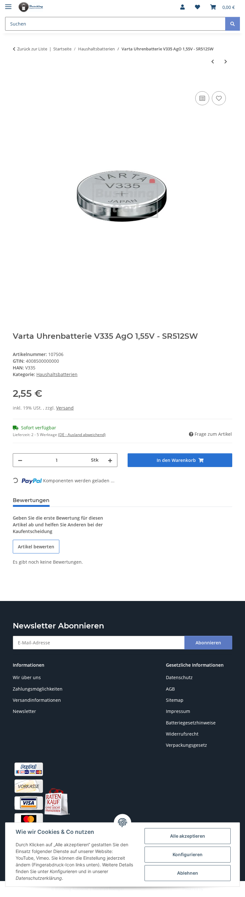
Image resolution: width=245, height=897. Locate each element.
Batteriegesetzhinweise (191, 723)
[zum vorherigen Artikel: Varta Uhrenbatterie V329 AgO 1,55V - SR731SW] (212, 61)
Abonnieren (208, 643)
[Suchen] (232, 24)
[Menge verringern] (20, 460)
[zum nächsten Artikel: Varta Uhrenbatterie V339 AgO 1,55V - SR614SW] (225, 61)
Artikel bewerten (36, 547)
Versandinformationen (37, 700)
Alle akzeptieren (187, 836)
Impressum (178, 711)
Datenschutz (179, 677)
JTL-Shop (211, 889)
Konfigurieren (188, 854)
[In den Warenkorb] (18, 82)
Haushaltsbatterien (57, 374)
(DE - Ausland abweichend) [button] (82, 434)
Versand (65, 408)
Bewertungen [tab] (31, 500)
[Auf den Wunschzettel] (219, 98)
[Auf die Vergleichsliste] (202, 98)
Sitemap (174, 700)
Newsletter (24, 711)
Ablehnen (187, 873)
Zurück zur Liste (32, 49)
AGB (170, 689)
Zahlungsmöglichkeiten (38, 689)
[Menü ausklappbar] (8, 4)
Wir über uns (27, 677)
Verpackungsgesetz (186, 745)
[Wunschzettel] (197, 7)
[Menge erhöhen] (110, 460)
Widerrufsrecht (182, 734)
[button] (182, 7)
